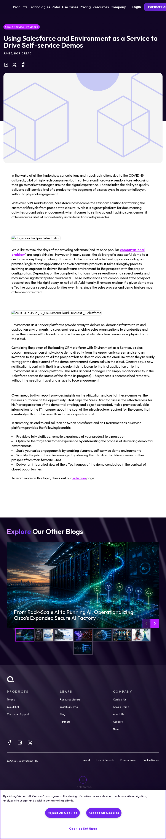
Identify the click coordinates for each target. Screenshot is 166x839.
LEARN (66, 691)
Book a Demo (121, 706)
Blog (62, 714)
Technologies (39, 7)
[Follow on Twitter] (30, 744)
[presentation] (146, 623)
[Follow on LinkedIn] (19, 744)
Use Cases (70, 7)
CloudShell (13, 706)
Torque (11, 699)
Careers (118, 721)
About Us (118, 714)
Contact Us (119, 699)
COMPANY (123, 691)
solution (79, 478)
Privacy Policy (128, 760)
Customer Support (18, 714)
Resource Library (70, 699)
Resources (101, 7)
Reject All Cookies (62, 813)
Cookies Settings (83, 829)
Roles (56, 7)
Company (118, 7)
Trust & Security (105, 760)
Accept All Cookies (104, 813)
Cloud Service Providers (21, 27)
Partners (65, 721)
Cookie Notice (150, 760)
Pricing (85, 7)
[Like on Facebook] (9, 744)
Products (20, 7)
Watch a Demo (69, 706)
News (116, 729)
